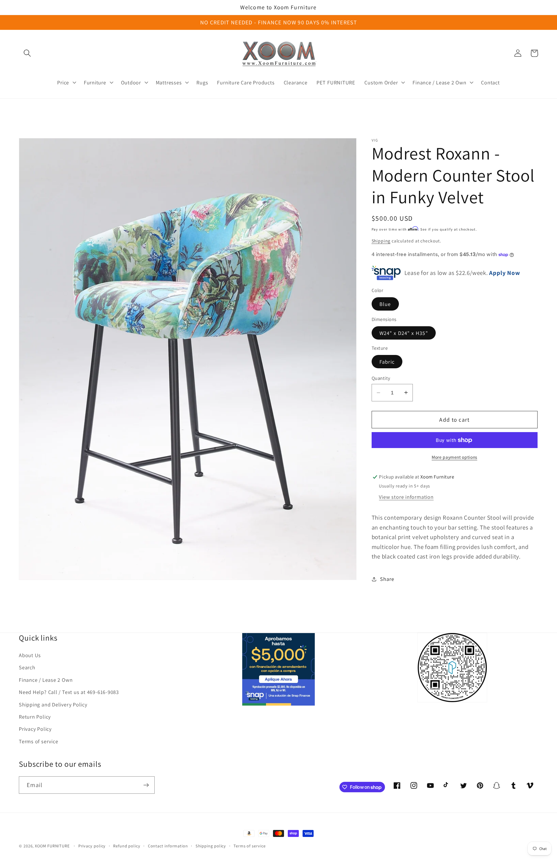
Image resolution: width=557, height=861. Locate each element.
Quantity (381, 378)
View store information (406, 496)
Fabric (387, 361)
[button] (27, 53)
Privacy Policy (35, 728)
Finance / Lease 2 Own (46, 679)
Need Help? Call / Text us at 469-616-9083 (69, 691)
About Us (30, 655)
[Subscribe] (146, 785)
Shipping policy (211, 846)
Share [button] (387, 578)
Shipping (381, 241)
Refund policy (126, 846)
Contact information (168, 846)
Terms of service (38, 741)
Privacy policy (92, 846)
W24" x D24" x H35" (403, 332)
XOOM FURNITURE (52, 846)
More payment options (454, 457)
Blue (385, 303)
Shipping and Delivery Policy (53, 704)
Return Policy (35, 716)
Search (27, 667)
